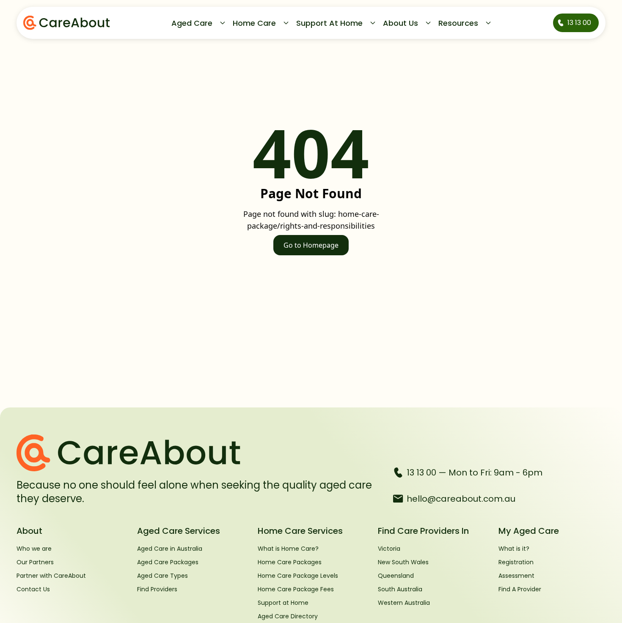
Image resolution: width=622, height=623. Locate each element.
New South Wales (403, 562)
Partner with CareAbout (51, 575)
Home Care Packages (290, 562)
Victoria (389, 548)
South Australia (400, 589)
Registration (516, 562)
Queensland (396, 575)
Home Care (254, 23)
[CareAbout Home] (198, 453)
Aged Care (191, 23)
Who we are (34, 548)
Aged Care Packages (167, 562)
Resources (458, 23)
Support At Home (329, 23)
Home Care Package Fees (296, 589)
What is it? (513, 548)
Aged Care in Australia (169, 548)
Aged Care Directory (288, 616)
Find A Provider (519, 589)
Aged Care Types (162, 575)
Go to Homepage (311, 245)
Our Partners (35, 562)
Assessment (516, 575)
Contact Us (33, 589)
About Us (400, 23)
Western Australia (404, 602)
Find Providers (157, 589)
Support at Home (283, 602)
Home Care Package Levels (298, 575)
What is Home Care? (288, 548)
